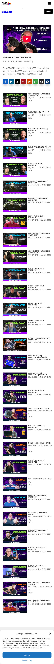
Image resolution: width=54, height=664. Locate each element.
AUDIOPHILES (45, 97)
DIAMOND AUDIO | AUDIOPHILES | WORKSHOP (38, 356)
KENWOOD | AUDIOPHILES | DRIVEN (38, 513)
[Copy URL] (47, 81)
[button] (50, 633)
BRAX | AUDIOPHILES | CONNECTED (36, 164)
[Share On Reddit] (29, 81)
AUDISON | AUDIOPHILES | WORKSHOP (37, 496)
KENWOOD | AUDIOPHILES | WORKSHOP (38, 182)
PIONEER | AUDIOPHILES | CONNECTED (37, 566)
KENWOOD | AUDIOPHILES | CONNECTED (38, 199)
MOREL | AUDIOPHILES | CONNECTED (36, 461)
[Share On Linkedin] (11, 81)
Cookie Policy (27, 660)
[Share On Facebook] (5, 81)
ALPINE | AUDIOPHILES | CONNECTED (36, 304)
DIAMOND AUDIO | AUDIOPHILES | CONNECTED (38, 374)
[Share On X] (17, 81)
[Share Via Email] (41, 81)
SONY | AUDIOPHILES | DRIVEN (39, 408)
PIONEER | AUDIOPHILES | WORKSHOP (37, 548)
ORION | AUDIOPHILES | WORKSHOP (36, 269)
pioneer (19, 61)
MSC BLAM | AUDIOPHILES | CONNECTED (38, 129)
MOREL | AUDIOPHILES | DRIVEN (39, 443)
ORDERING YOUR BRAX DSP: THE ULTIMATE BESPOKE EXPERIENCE (39, 147)
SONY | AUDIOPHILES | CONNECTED (36, 216)
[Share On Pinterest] (23, 81)
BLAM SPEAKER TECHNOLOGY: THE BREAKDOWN (38, 112)
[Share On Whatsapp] (35, 81)
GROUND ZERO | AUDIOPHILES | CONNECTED (39, 94)
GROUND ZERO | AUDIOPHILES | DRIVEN (39, 583)
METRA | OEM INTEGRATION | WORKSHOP (39, 339)
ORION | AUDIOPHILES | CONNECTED (36, 286)
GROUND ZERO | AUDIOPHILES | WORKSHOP (39, 234)
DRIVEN (48, 410)
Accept (27, 655)
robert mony (28, 61)
